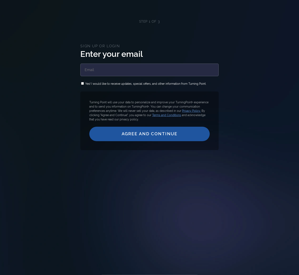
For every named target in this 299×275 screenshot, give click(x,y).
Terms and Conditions (166, 115)
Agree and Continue (149, 133)
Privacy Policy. (191, 110)
